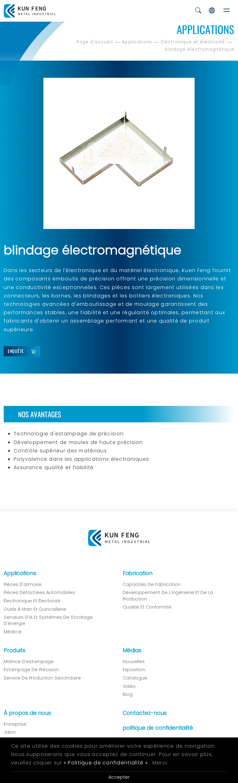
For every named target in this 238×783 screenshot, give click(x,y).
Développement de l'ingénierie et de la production (168, 595)
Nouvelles (134, 661)
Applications (137, 42)
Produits (14, 650)
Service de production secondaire (42, 678)
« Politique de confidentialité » (106, 762)
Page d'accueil (95, 42)
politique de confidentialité (158, 728)
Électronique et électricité (193, 42)
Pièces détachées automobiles (39, 592)
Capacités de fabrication (152, 584)
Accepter (119, 777)
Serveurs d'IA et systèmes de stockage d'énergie (48, 620)
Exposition (134, 669)
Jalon (10, 732)
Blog (128, 694)
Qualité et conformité (147, 607)
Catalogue (135, 678)
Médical (12, 632)
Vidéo (129, 686)
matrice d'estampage (29, 661)
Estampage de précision (31, 669)
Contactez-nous (145, 713)
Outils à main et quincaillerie (35, 609)
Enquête (16, 351)
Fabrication (137, 573)
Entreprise (15, 724)
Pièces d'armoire (23, 584)
